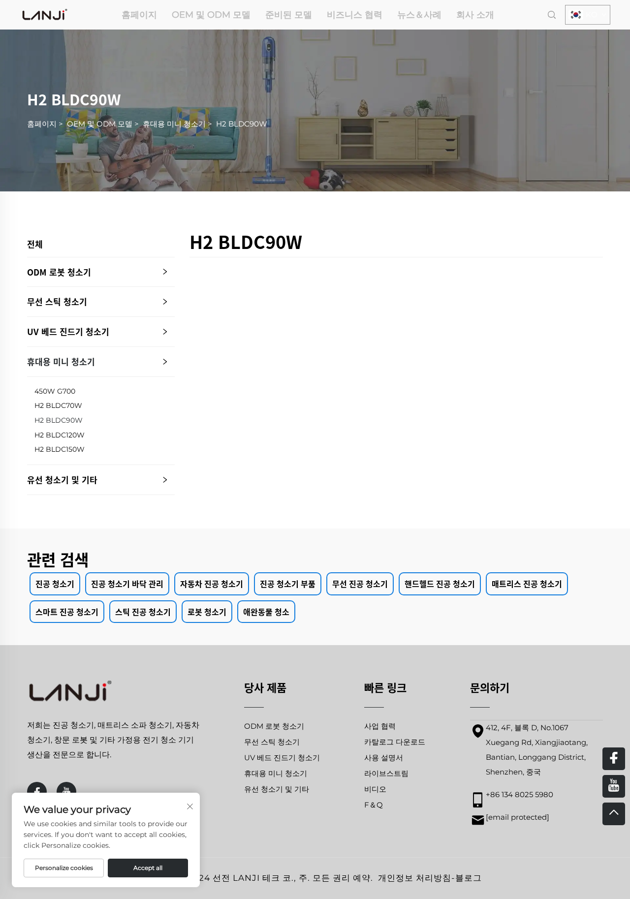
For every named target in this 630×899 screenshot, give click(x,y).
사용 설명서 (383, 757)
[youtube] (66, 792)
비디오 (375, 789)
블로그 (468, 878)
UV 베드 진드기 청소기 (68, 331)
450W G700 (54, 391)
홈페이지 (139, 14)
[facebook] (37, 792)
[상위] (613, 814)
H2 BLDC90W (241, 123)
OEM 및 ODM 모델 (211, 14)
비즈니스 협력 (354, 14)
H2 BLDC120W (59, 435)
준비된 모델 (288, 14)
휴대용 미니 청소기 (174, 123)
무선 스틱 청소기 (57, 301)
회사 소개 (475, 14)
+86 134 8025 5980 (519, 794)
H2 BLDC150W (59, 449)
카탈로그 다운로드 (394, 741)
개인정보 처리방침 (414, 878)
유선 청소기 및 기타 (62, 479)
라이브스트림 (386, 773)
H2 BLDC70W (58, 405)
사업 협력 (380, 726)
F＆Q (373, 804)
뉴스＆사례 (419, 14)
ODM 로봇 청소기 (59, 272)
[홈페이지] (45, 14)
